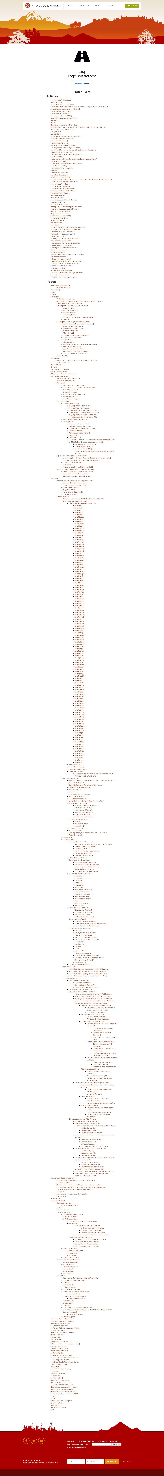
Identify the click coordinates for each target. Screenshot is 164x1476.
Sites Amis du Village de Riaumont (62, 1178)
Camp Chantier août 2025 (59, 175)
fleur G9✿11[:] (79, 535)
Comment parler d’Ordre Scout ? (74, 385)
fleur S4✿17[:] (79, 694)
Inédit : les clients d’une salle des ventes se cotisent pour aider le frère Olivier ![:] (77, 127)
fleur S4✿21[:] (79, 696)
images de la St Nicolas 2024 (60, 216)
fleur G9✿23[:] (79, 546)
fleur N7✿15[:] (79, 574)
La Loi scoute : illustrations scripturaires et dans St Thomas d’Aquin (92, 440)
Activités (60, 1208)
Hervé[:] (53, 123)
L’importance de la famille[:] (102, 1062)
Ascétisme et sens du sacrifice (97, 1098)
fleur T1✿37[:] (79, 744)
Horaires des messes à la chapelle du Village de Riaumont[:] (77, 360)
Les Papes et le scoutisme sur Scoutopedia (72, 1194)
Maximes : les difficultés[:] (83, 810)
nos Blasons (73, 1255)
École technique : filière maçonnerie (87, 1242)
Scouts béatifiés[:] (56, 157)
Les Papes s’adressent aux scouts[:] (81, 989)
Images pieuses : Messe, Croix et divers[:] (83, 410)
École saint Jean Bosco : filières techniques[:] (90, 1239)
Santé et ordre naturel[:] (83, 914)
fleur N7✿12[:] (79, 567)
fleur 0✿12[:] (79, 508)
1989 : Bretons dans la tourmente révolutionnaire (80, 344)
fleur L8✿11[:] (79, 553)
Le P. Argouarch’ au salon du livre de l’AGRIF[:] (66, 136)
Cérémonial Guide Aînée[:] (59, 1342)
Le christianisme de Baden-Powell (87, 926)
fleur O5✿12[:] (79, 594)
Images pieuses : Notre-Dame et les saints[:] (84, 412)
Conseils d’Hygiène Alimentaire (79, 787)
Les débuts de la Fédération (96, 1017)
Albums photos (55, 297)
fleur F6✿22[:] (79, 526)
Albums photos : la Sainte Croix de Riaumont (72, 306)
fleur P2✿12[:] (79, 631)
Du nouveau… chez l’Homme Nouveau (63, 200)
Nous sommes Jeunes (82, 892)
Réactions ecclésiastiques (90, 1069)
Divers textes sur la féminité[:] (60, 1323)
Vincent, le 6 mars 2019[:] (59, 166)
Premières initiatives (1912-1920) (98, 1019)
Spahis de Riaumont (70, 1217)
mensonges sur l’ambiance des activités (64, 248)
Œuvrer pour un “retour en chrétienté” (94, 1021)
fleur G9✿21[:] (79, 542)
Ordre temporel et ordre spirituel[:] (92, 1167)
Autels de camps (69, 308)
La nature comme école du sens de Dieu (101, 1103)
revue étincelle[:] (56, 1403)
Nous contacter (55, 365)
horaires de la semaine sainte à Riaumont (64, 209)
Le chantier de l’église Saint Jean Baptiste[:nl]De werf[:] (81, 460)
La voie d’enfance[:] (87, 1151)
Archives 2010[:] (68, 1273)
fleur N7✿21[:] (79, 583)
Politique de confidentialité (59, 369)
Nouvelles (54, 367)
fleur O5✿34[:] (79, 626)
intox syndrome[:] (56, 134)
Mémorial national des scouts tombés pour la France (75, 481)
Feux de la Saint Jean (64, 340)
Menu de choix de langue (76, 1448)
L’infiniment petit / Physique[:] (91, 1230)
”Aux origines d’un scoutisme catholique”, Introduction (93, 999)
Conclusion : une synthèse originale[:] (87, 1123)
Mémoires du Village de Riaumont (68, 1260)
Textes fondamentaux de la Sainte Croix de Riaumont (75, 469)
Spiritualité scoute (63, 401)
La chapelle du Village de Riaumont (75, 1280)
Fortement (78, 880)
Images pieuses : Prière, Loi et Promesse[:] (83, 415)
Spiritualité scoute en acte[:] (84, 869)
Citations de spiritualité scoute (79, 874)
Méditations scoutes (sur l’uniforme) (75, 419)
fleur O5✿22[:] (79, 610)
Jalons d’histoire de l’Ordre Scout (74, 394)
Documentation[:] (56, 1378)
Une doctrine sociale (88, 1144)
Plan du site (102, 1441)
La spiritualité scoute (88, 1096)
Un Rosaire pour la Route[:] (59, 1360)
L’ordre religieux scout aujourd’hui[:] (68, 378)
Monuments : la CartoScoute (73, 492)
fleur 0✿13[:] (79, 510)
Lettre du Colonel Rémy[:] (59, 143)
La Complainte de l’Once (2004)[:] (62, 1385)
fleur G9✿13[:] (79, 540)
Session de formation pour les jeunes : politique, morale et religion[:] (73, 159)
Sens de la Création (81, 903)
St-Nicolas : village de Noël (72, 337)
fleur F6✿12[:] (79, 517)
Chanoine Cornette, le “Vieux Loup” (81, 842)
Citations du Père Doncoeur (78, 908)
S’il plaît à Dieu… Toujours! (71, 399)
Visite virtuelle (61, 1276)
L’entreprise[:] (54, 1367)
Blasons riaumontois (76, 1251)
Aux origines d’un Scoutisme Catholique (82, 992)
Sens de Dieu (55, 1337)
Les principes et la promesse (97, 1012)
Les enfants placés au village (73, 1214)
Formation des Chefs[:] (83, 983)
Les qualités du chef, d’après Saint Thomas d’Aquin (86, 801)
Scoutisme (54, 478)
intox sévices (55, 225)
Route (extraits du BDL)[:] (83, 449)
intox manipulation (56, 223)
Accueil (71, 6)
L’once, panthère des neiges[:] (60, 1382)
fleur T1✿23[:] (79, 728)
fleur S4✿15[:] (79, 690)
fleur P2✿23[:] (79, 642)
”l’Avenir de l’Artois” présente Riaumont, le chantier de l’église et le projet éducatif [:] (79, 107)
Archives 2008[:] (68, 1269)
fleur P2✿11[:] (79, 628)
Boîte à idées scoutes (70, 778)
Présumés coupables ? (58, 252)
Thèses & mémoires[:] (76, 767)
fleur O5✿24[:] (79, 615)
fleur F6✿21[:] (79, 524)
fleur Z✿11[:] (79, 758)
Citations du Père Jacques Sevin (80, 928)
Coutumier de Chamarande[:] (79, 980)
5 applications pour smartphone (61, 168)
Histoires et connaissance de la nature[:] (64, 125)
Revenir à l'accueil (82, 83)
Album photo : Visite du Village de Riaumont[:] (78, 324)
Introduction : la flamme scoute (86, 1176)
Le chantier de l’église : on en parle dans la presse (67, 227)
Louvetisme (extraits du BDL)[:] (85, 444)
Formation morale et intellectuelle (62, 1332)
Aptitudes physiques (57, 1330)
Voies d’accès (79, 876)
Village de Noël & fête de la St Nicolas (63, 277)
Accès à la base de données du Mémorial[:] (65, 109)
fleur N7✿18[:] (79, 581)
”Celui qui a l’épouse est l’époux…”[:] (62, 1321)
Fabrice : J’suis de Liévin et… (59, 204)
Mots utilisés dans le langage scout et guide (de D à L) (88, 974)
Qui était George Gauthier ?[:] (85, 985)
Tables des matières (76, 771)
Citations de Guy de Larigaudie (79, 860)
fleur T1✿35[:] (79, 740)
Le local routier (68, 1303)
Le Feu (52, 1398)
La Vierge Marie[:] (81, 849)
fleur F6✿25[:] (79, 533)
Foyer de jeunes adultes (71, 1257)
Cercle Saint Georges (70, 392)
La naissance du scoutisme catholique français (91, 1003)
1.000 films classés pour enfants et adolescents (91, 1235)
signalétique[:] (79, 826)
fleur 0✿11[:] (79, 506)
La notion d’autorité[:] (100, 1064)
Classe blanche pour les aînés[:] (61, 111)
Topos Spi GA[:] (55, 1405)
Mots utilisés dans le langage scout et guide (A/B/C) (87, 971)
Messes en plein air (69, 315)
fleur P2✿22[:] (79, 640)
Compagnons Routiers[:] (83, 910)
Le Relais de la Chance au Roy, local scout (77, 1307)
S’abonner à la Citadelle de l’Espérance (63, 374)
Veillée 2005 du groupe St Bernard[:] (69, 303)
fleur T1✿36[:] (79, 742)
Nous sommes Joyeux (82, 894)
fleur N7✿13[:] (79, 569)
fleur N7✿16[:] (79, 576)
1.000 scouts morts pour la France (74, 483)
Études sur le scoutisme (71, 978)
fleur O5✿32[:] (79, 621)
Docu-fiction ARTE (57, 198)
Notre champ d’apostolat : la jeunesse (76, 474)
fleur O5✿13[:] (79, 596)
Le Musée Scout (74, 1294)
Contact (70, 1441)
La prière (78, 946)
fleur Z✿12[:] (79, 760)
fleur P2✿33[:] (79, 653)
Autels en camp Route (70, 310)
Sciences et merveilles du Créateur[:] (87, 1226)
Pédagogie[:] (73, 1223)
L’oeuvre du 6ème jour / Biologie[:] (93, 1233)
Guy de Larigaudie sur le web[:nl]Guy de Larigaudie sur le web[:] (79, 1185)
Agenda (53, 294)
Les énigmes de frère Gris (77, 799)
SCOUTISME (109, 6)
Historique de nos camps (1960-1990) (63, 1392)
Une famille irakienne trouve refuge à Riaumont (66, 273)
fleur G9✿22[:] (79, 544)
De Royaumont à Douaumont (85, 933)
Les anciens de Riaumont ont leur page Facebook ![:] (75, 1189)
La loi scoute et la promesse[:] (85, 846)
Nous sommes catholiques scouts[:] (87, 851)
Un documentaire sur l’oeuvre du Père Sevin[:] (66, 164)
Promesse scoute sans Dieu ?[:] (79, 433)
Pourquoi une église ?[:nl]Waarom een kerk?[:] (78, 467)
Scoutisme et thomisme (89, 1105)
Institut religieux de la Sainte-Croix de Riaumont (79, 387)
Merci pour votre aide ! (64, 287)
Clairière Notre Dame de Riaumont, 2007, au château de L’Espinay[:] (80, 301)
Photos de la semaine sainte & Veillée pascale (78, 317)
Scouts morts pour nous (71, 487)
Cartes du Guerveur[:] (76, 1314)
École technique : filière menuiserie (87, 1244)
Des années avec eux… (58, 195)
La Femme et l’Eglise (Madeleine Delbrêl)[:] (65, 1328)
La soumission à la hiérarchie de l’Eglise (100, 1042)
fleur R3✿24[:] (79, 671)
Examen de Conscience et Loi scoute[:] (82, 428)
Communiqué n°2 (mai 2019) (60, 186)
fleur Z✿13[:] (79, 762)
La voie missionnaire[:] (88, 1155)
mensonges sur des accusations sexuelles (65, 243)
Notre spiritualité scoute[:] (65, 381)
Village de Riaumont (57, 1201)
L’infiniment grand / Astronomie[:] (92, 1228)
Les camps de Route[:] (58, 1373)
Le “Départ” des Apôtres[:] (84, 912)
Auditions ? (54, 170)
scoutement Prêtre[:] (76, 435)
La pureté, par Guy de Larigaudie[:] (87, 864)
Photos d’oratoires (75, 830)
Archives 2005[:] (68, 1264)
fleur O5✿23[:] (79, 612)
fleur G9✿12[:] (79, 537)
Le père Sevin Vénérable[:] (59, 141)
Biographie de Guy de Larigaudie (86, 871)
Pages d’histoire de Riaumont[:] (73, 328)
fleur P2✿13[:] (79, 633)
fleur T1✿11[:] (79, 710)
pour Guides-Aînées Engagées (61, 1401)
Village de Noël (62, 356)
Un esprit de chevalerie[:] (83, 853)
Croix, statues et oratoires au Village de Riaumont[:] (80, 1278)
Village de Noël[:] (68, 333)
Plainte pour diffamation (58, 250)
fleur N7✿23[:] (79, 587)
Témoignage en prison (58, 268)
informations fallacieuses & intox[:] (62, 129)
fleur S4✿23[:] (79, 701)
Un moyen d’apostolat (94, 1094)
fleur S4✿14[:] (79, 687)
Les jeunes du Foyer (64, 1212)
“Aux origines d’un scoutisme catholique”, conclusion (93, 996)
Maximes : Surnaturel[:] (82, 815)
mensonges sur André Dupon (60, 241)
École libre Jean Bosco (70, 1219)
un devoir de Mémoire (70, 494)
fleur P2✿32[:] (79, 651)
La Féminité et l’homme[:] (59, 1326)
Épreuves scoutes (75, 790)
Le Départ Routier (56, 1353)
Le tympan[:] (67, 465)
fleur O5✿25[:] (79, 617)
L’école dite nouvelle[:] (88, 1128)
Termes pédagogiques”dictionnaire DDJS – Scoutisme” (88, 833)
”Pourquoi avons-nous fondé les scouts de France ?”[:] (93, 844)
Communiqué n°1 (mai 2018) (60, 184)
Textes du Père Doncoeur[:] (84, 917)
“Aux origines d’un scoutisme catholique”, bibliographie (93, 994)
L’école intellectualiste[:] (89, 1130)
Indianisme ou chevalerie (83, 935)
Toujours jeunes (80, 962)
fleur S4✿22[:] (79, 699)
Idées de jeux (73, 792)
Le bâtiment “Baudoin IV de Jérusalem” (76, 1292)
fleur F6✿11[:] (79, 515)
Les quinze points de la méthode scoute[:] (89, 1169)
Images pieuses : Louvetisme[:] (79, 408)
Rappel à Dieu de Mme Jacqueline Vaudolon (65, 261)
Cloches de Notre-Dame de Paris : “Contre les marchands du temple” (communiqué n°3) (81, 179)
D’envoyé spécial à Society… (60, 193)
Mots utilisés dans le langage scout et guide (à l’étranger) (88, 969)
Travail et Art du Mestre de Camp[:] (87, 987)
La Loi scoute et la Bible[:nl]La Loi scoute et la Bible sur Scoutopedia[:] (81, 1187)
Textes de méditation (76, 835)
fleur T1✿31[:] (79, 730)
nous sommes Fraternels (83, 889)
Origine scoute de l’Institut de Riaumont (76, 476)
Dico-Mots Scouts (69, 967)
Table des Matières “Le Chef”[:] (85, 776)
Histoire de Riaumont (64, 1203)
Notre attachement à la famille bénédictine (78, 472)
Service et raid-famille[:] (58, 1346)
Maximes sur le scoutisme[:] (84, 817)
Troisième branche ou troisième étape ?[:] (64, 1357)
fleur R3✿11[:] (79, 658)
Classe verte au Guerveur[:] (59, 114)
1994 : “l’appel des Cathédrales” (73, 349)
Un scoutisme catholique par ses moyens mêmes (92, 1083)
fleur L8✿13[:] (79, 558)
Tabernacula (67, 319)
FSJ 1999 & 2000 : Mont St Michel (74, 353)
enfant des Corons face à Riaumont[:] (63, 118)
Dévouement (79, 878)
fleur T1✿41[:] (79, 749)
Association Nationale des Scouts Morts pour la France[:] (76, 1180)
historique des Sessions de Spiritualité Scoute (66, 207)
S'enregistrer (126, 1461)
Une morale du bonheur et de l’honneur (94, 1146)
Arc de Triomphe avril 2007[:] (73, 326)
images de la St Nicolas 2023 (60, 213)
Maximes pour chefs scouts (78, 803)
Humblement (79, 885)
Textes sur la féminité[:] (58, 1407)
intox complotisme (57, 220)
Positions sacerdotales (83, 953)
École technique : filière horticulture (87, 1246)
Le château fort (68, 1301)
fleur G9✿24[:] (79, 549)
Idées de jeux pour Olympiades (79, 794)
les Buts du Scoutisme (76, 796)
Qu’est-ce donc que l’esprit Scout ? (87, 955)
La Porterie (60, 1192)
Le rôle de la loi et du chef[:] (90, 1162)
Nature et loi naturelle (88, 1142)
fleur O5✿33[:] (79, 624)
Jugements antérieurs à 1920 (97, 1076)
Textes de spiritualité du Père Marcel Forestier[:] (91, 924)
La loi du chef (79, 942)
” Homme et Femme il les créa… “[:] (62, 1319)
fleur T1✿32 (79, 733)
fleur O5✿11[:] (79, 592)
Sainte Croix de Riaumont (59, 376)
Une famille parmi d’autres (59, 275)
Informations (54, 358)
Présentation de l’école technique (80, 1237)
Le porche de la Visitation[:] (72, 462)
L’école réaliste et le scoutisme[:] (92, 1133)
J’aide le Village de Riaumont (60, 285)
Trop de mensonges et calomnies (62, 104)
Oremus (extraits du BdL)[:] (84, 447)
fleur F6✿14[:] (79, 521)
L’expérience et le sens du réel (91, 1139)
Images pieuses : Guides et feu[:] (80, 406)
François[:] (54, 120)
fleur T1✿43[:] (79, 753)
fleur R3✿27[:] (79, 678)
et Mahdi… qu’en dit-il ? (58, 202)
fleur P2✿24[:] (79, 644)
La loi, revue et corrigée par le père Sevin (101, 1008)
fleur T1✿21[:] (79, 724)
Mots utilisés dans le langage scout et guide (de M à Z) (88, 976)
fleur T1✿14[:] (79, 717)
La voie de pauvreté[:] (88, 1153)
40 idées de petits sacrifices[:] (79, 424)
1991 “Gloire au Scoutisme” (72, 347)
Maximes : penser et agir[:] (84, 812)
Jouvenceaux (73, 1253)
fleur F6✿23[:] (79, 528)
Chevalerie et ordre (93, 1101)
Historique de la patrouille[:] (59, 1380)
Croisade (78, 930)
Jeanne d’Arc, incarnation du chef (86, 937)
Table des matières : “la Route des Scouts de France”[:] (94, 774)
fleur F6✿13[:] (79, 519)
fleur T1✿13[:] (79, 715)
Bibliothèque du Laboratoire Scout (75, 501)
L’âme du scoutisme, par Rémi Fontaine (82, 1119)
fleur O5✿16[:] (79, 603)
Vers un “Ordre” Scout (70, 390)
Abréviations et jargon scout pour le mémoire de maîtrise (94, 1001)
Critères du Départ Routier (59, 1348)
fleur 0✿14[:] (79, 512)
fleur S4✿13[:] (79, 685)
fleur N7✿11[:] (79, 565)
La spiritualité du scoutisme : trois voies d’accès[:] (92, 1148)
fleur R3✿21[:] (79, 665)
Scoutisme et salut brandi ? (84, 960)
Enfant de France (63, 1210)
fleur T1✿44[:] (79, 755)
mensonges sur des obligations (61, 245)
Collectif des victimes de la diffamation (64, 182)
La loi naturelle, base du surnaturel (99, 1112)
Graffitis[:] (78, 821)
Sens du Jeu (79, 905)
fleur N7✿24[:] (79, 590)
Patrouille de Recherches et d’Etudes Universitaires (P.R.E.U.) (83, 499)
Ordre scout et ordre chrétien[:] (91, 1164)
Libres (77, 949)
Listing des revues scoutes (78, 769)
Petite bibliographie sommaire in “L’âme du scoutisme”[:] (94, 1171)
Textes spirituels (68, 422)
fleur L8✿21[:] (79, 560)
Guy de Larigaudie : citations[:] (85, 862)
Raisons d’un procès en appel (60, 259)
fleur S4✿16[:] (79, 692)
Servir (52, 1410)
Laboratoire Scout (63, 496)
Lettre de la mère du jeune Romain (62, 232)
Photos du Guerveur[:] (70, 331)
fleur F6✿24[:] (79, 531)
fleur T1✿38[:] (79, 746)
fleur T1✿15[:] (79, 719)
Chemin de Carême (75, 437)
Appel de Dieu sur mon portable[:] (80, 426)
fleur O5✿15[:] (79, 601)
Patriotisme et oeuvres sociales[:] (104, 1067)
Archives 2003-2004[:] (70, 1262)
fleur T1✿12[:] (79, 712)
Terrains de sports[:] (69, 1317)
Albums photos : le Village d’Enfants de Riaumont (74, 322)
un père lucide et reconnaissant (61, 270)
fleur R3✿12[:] (79, 660)
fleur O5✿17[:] (79, 606)
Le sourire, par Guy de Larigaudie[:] (87, 867)
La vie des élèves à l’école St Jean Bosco (83, 1221)
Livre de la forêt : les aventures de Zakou (83, 503)
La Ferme (66, 1282)
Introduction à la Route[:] (59, 1351)
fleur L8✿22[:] (79, 562)
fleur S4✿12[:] (79, 683)
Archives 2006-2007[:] (70, 1267)
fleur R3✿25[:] (79, 674)
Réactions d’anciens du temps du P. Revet (65, 263)
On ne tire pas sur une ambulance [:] (62, 145)
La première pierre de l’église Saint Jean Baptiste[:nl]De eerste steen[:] (87, 458)
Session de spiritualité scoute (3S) (62, 266)
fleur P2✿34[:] (79, 656)
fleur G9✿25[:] (79, 551)
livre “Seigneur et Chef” (70, 397)
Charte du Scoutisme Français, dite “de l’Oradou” (85, 785)
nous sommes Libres (82, 896)
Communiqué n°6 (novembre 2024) (62, 191)
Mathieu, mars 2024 (57, 236)
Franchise (78, 883)
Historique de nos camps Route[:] (62, 1389)
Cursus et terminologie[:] (58, 1364)
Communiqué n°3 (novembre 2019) (62, 188)
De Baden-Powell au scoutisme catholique (96, 1005)
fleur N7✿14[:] (79, 571)
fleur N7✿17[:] (79, 578)
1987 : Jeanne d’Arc (69, 342)
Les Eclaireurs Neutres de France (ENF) (64, 1394)
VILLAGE (97, 6)
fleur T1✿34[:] (79, 737)
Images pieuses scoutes (71, 403)
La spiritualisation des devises (97, 1010)
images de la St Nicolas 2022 (60, 211)
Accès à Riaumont (63, 362)
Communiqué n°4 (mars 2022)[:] (61, 116)
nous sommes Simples (83, 899)
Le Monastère (67, 1305)
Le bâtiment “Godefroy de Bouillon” (75, 1296)
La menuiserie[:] (68, 1285)
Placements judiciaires (70, 1205)
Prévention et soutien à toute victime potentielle (67, 254)
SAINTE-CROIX (84, 6)
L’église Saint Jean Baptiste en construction (72, 456)
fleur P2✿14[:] (79, 635)
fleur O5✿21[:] (79, 608)
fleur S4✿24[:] (79, 703)
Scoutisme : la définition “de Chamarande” (89, 958)
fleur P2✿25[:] (79, 646)
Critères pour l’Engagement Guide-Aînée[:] (65, 1344)
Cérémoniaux (67, 837)
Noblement (79, 887)
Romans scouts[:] (75, 765)
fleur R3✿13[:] (79, 662)
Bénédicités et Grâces (76, 783)
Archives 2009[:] (68, 1271)
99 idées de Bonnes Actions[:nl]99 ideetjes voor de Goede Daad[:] (92, 780)
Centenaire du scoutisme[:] (66, 299)
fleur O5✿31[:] (79, 619)
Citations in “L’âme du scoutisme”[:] (87, 1121)
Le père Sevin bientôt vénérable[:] (62, 139)
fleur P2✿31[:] (79, 649)
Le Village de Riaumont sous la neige (75, 335)
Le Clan (53, 1396)
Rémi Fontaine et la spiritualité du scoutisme (65, 154)
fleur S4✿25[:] (79, 705)
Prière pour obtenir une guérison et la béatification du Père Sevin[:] (73, 150)
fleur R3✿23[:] (79, 669)
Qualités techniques (57, 1335)
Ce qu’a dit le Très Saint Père (60, 177)
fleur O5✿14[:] (79, 599)
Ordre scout (61, 383)
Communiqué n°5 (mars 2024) (60, 100)
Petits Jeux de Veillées (76, 828)
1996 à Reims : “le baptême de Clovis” (76, 351)
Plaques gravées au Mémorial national (76, 485)
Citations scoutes (69, 840)
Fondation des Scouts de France (92, 1014)
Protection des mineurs (58, 372)
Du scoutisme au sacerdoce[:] (85, 921)
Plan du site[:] (55, 290)
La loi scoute (79, 944)
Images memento (69, 490)
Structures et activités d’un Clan (61, 1355)
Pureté (77, 901)
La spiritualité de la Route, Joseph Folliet (64, 1362)
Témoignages (55, 1198)
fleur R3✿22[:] (79, 667)
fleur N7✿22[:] (79, 585)
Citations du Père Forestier (78, 919)
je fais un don (132, 6)
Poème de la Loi (80, 951)
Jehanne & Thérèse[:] (76, 431)
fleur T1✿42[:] (79, 751)
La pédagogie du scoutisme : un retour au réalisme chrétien (95, 1126)
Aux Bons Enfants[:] (63, 1183)
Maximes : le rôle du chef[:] (84, 808)
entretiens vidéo (56, 102)
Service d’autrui (55, 1339)
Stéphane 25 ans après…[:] (59, 161)
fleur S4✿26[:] (79, 708)
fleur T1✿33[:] (79, 735)
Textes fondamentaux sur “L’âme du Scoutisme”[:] (92, 1173)
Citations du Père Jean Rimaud (79, 964)
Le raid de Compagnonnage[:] (60, 1369)
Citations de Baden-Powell (78, 858)
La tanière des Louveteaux (72, 1289)
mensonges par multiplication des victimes (65, 238)
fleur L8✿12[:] (79, 556)
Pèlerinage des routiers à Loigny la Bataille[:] (65, 148)
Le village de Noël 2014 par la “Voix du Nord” (66, 229)
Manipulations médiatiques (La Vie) (62, 234)
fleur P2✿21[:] (79, 637)
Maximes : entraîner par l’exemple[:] (87, 805)
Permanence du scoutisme (78, 819)
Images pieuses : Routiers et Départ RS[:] (83, 417)
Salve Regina (61, 1196)
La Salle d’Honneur (69, 1287)
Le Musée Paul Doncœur (77, 1298)
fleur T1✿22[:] (79, 726)
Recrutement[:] (55, 1376)
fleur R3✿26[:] (79, 676)
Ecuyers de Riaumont (70, 1248)
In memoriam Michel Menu (59, 218)
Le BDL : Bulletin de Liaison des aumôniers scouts (86, 442)
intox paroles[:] (55, 132)
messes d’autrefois (69, 312)
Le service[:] (54, 1371)
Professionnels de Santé (58, 257)
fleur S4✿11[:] (79, 680)
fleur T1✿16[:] (79, 721)
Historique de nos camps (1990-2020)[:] (64, 1387)
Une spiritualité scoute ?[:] (84, 855)
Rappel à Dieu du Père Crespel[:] (61, 152)
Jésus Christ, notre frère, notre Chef (87, 939)
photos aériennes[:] (81, 824)
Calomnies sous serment (59, 173)
